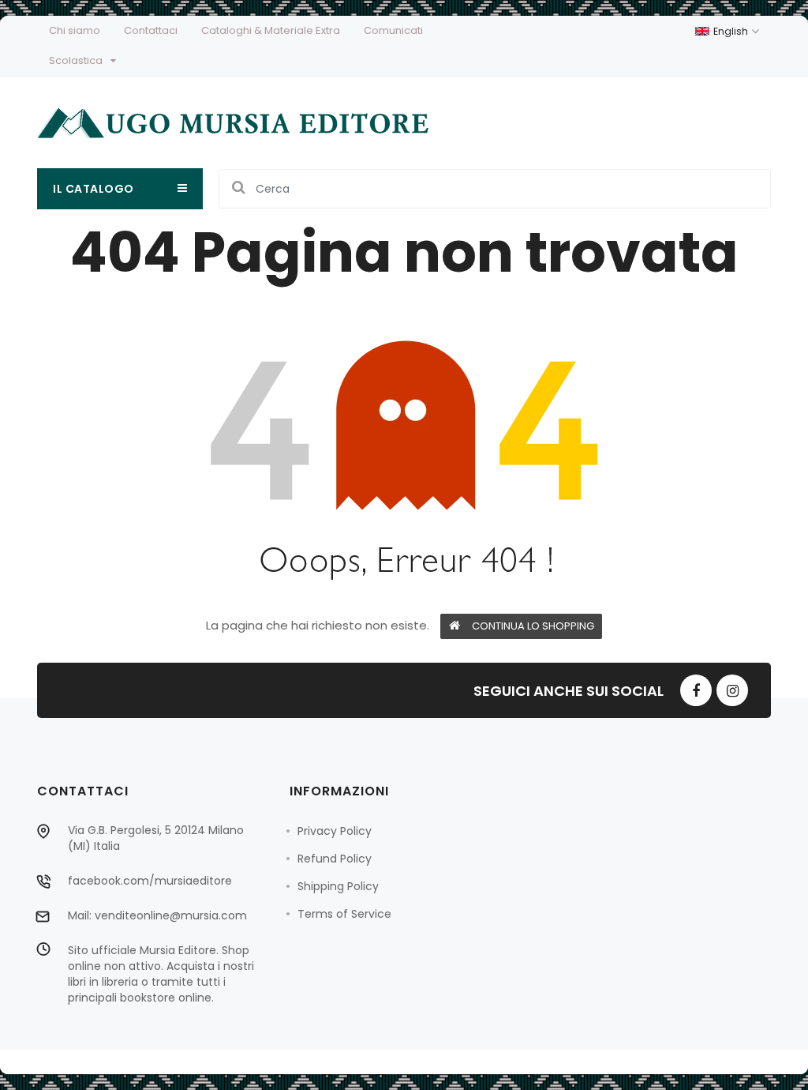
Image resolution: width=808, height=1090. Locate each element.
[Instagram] (732, 690)
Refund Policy (334, 858)
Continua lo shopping (533, 625)
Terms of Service (344, 914)
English (731, 31)
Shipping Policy (338, 886)
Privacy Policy (334, 831)
